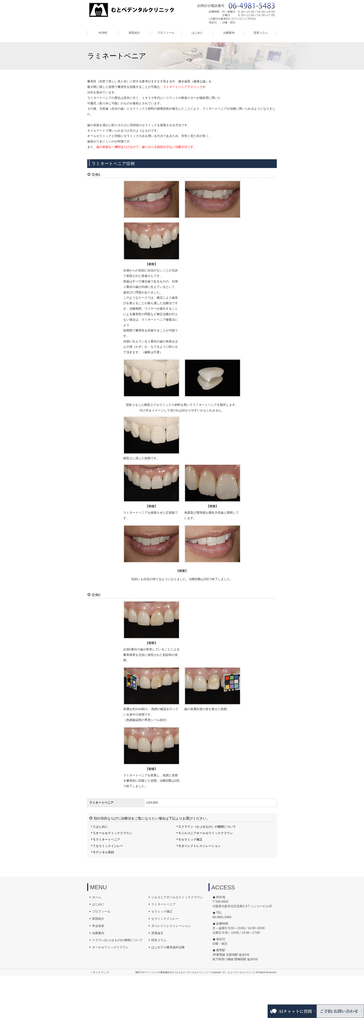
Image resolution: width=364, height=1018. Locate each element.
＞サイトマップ (99, 972)
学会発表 (98, 925)
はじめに (197, 32)
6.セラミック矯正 (190, 839)
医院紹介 (98, 918)
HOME (103, 32)
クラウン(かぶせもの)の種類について (117, 940)
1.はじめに (100, 826)
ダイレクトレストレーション (171, 925)
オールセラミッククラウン (110, 947)
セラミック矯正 (162, 911)
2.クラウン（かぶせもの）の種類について (207, 826)
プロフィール (101, 911)
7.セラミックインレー (108, 846)
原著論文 (157, 933)
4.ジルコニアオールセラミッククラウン (206, 833)
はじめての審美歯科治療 (168, 947)
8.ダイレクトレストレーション (200, 846)
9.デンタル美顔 (103, 852)
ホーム (96, 897)
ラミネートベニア (163, 904)
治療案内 (98, 933)
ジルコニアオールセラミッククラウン (177, 897)
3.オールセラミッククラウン (112, 833)
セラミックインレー (165, 918)
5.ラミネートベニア (106, 839)
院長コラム (261, 32)
